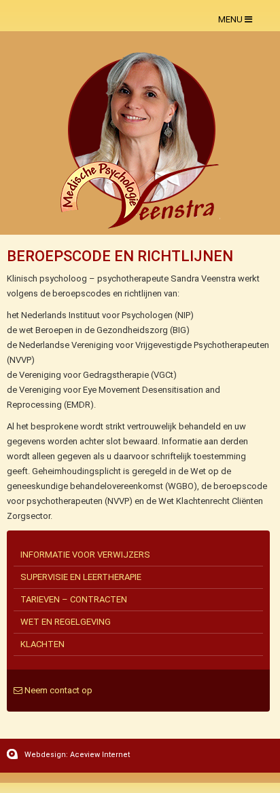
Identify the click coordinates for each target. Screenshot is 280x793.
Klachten (42, 644)
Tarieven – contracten (73, 599)
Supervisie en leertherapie (80, 577)
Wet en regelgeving (65, 622)
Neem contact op (57, 690)
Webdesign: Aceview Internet (77, 754)
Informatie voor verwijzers (85, 554)
